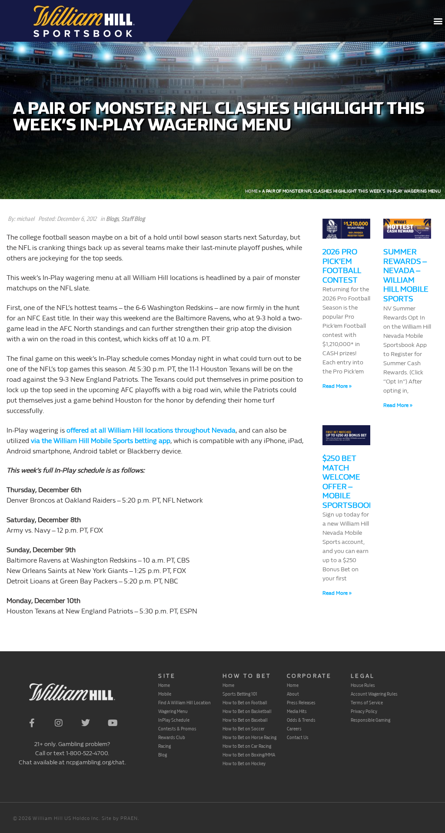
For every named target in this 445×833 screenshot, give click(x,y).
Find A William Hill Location (184, 703)
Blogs (112, 219)
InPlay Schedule (173, 720)
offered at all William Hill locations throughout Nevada (151, 430)
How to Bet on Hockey (244, 763)
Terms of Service (367, 703)
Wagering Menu (173, 711)
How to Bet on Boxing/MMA (248, 755)
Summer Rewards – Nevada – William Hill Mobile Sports (405, 275)
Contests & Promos (177, 729)
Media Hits (297, 711)
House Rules (363, 685)
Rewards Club (171, 737)
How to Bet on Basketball (247, 711)
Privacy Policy (364, 711)
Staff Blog (133, 219)
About (293, 694)
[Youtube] (112, 723)
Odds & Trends (301, 720)
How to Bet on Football (244, 703)
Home (251, 191)
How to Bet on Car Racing (246, 746)
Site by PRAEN (120, 818)
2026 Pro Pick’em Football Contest (341, 266)
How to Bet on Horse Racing (249, 737)
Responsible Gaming (370, 720)
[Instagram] (58, 723)
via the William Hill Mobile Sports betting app (100, 440)
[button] (438, 21)
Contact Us (298, 737)
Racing (164, 746)
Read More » (337, 386)
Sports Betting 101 (239, 694)
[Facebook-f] (32, 723)
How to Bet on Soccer (243, 729)
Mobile (164, 694)
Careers (294, 729)
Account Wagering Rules (374, 694)
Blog (162, 755)
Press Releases (301, 703)
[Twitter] (85, 723)
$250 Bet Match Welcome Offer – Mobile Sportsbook (348, 482)
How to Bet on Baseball (245, 720)
